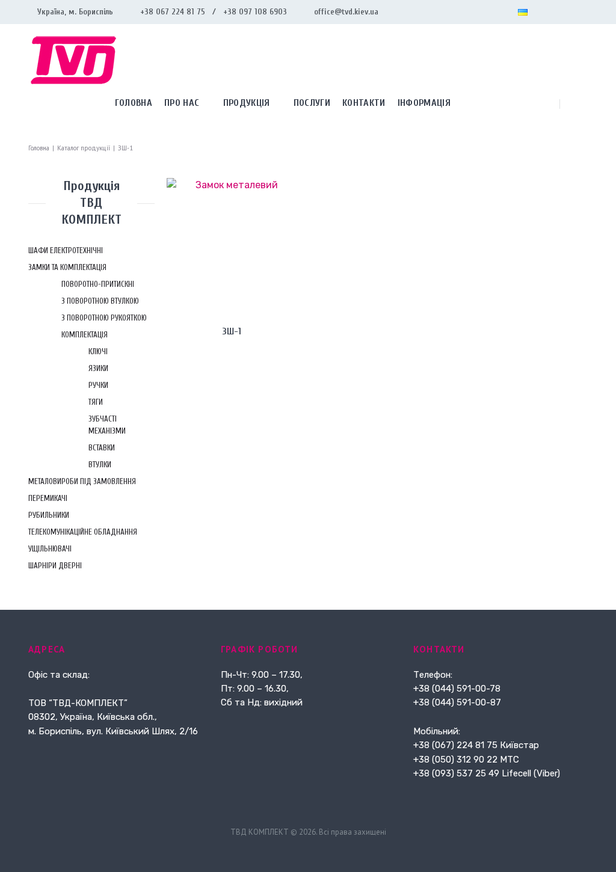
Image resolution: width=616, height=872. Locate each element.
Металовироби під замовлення (82, 481)
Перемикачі (47, 498)
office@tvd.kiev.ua (346, 12)
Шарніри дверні (55, 565)
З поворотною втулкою (100, 301)
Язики (98, 368)
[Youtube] (583, 12)
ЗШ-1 (232, 331)
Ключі (98, 351)
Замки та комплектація (67, 267)
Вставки (101, 447)
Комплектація (84, 334)
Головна (38, 148)
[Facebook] (544, 12)
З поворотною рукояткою (104, 317)
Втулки (99, 464)
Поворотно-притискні (97, 284)
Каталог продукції (83, 148)
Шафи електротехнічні (65, 250)
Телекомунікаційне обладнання (82, 531)
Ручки (98, 385)
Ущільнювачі (50, 548)
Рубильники (48, 515)
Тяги (95, 402)
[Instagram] (563, 12)
